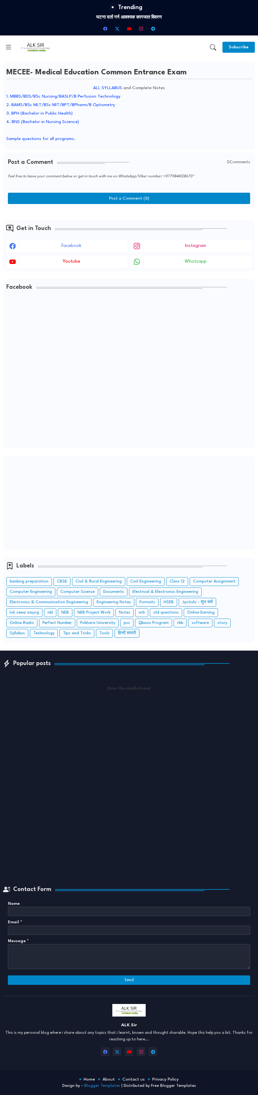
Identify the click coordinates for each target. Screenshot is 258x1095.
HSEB (169, 602)
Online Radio (22, 623)
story (222, 623)
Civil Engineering (145, 581)
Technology (43, 633)
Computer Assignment (214, 581)
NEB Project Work (93, 612)
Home (89, 1079)
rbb (180, 623)
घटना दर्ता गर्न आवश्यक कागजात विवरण (129, 17)
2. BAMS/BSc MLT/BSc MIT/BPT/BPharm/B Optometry (60, 105)
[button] (213, 47)
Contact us (133, 1079)
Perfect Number (57, 623)
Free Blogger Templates (173, 1086)
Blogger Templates (102, 1086)
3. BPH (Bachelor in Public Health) (39, 113)
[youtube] (129, 28)
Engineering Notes (114, 602)
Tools (104, 633)
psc (127, 623)
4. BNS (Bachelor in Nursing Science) (42, 122)
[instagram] (141, 28)
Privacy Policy (165, 1079)
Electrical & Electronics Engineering (165, 592)
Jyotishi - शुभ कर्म (197, 602)
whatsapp (196, 261)
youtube (71, 261)
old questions (166, 612)
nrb (142, 612)
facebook (71, 246)
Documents (113, 592)
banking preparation (29, 581)
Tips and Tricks (77, 633)
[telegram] (153, 28)
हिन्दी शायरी (127, 633)
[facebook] (105, 28)
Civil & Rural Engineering (99, 581)
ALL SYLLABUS (107, 88)
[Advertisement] (129, 503)
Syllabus (17, 633)
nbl (50, 612)
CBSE (62, 581)
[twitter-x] (117, 28)
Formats (147, 602)
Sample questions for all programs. (40, 139)
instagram (195, 246)
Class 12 (177, 581)
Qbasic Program (153, 623)
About (109, 1079)
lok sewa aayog (24, 612)
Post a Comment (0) (129, 198)
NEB (65, 612)
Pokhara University (97, 623)
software (200, 623)
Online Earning (201, 612)
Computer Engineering (31, 592)
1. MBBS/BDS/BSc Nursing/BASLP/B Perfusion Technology (63, 96)
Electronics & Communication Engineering (49, 602)
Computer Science (77, 592)
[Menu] (8, 47)
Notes (124, 612)
